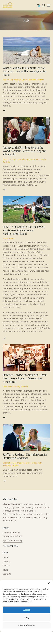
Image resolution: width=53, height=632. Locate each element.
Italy (5, 79)
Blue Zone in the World (31, 159)
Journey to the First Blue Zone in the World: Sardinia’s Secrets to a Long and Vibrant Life (24, 150)
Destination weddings (12, 463)
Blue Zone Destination (12, 159)
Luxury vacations (29, 79)
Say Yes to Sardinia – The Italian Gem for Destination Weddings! (25, 456)
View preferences (26, 625)
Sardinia (40, 79)
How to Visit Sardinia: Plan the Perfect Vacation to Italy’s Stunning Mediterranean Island (24, 230)
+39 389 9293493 (10, 546)
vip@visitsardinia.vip (12, 540)
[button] (48, 583)
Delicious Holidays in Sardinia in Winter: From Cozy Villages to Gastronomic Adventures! (25, 378)
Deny (26, 617)
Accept (26, 609)
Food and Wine (9, 386)
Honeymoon (27, 463)
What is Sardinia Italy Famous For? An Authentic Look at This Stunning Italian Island (24, 71)
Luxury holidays (14, 79)
